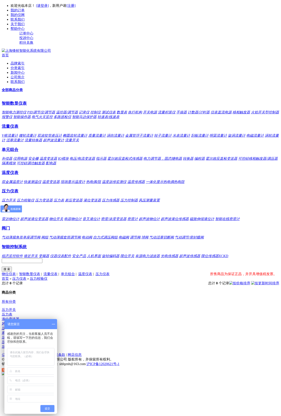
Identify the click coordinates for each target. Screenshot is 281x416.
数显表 (122, 112)
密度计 (132, 219)
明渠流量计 (218, 135)
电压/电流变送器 (82, 158)
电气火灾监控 (42, 117)
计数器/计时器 (199, 112)
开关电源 (150, 112)
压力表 (59, 200)
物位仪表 (9, 274)
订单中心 (26, 33)
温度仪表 (10, 172)
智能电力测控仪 (14, 112)
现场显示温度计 (73, 182)
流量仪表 (10, 126)
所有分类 (9, 301)
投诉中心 (26, 38)
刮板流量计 (200, 135)
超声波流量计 (53, 140)
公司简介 (18, 77)
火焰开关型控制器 (265, 112)
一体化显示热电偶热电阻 (165, 182)
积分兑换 (26, 42)
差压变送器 (74, 200)
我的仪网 (18, 15)
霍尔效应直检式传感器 (124, 158)
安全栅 (33, 158)
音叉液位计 (91, 219)
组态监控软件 (12, 256)
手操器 (181, 112)
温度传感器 (136, 182)
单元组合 (10, 149)
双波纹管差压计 (49, 135)
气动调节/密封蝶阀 (189, 237)
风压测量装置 (149, 200)
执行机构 (135, 112)
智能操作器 (22, 117)
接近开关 (31, 256)
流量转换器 (33, 140)
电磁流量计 (255, 135)
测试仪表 (109, 112)
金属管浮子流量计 (139, 135)
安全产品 (79, 256)
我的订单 (18, 10)
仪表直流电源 (221, 112)
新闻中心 (18, 72)
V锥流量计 (10, 135)
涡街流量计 (115, 135)
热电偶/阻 (93, 182)
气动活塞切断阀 (161, 237)
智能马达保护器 (84, 117)
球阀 (144, 237)
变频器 (44, 256)
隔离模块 (9, 163)
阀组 (44, 237)
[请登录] (42, 5)
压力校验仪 (25, 200)
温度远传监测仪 (114, 182)
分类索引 (18, 68)
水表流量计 (181, 135)
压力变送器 (44, 200)
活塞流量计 (15, 140)
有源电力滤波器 (147, 256)
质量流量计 (97, 135)
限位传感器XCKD (214, 256)
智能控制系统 (14, 246)
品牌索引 (18, 63)
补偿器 (7, 158)
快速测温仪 (32, 182)
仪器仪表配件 (60, 256)
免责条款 (58, 355)
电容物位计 (73, 219)
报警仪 (7, 117)
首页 (5, 55)
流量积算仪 (166, 112)
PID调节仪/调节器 (41, 112)
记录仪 (84, 112)
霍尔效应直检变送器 (221, 158)
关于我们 (18, 24)
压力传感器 (110, 200)
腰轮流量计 (27, 135)
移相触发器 (241, 112)
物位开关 (56, 219)
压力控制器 (129, 200)
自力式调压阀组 (105, 237)
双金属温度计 (12, 182)
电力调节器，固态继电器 (162, 158)
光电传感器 (169, 256)
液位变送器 (92, 200)
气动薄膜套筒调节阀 (65, 237)
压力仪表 (10, 191)
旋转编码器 (110, 256)
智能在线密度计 (227, 219)
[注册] (71, 5)
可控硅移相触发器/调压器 (258, 158)
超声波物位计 (149, 219)
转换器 (188, 158)
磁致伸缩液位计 (202, 219)
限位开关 (127, 256)
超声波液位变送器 (34, 219)
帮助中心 (18, 28)
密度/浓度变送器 (113, 219)
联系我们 (18, 19)
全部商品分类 (12, 90)
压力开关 (9, 200)
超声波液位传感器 (175, 219)
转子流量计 (163, 135)
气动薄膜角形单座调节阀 (21, 237)
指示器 (101, 158)
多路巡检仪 (62, 117)
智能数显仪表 (14, 103)
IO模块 (63, 158)
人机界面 (94, 256)
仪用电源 (20, 158)
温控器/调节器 (67, 112)
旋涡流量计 (236, 135)
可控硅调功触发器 (31, 163)
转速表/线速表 (108, 117)
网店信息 (75, 355)
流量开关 (72, 140)
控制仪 (95, 112)
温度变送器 (48, 158)
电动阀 (87, 237)
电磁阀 (124, 237)
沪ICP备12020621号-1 (102, 364)
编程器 (199, 158)
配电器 (51, 163)
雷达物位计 (10, 219)
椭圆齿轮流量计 (75, 135)
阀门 (6, 228)
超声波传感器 (189, 256)
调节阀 (135, 237)
